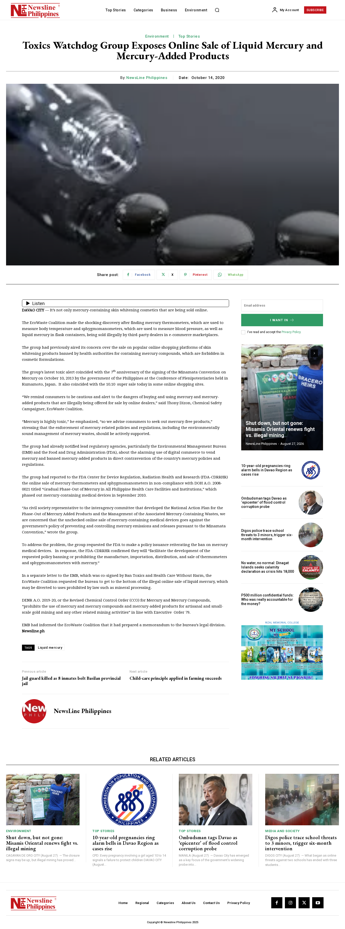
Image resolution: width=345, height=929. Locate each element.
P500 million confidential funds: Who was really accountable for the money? (267, 599)
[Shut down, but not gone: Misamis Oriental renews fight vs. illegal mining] (282, 397)
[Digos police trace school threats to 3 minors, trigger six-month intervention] (311, 535)
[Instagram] (290, 902)
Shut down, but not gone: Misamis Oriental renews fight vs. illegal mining (280, 429)
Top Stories (189, 36)
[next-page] (314, 353)
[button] (217, 10)
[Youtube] (317, 902)
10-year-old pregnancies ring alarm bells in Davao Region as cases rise (266, 470)
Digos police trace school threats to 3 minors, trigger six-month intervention (267, 535)
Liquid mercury (50, 647)
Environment (157, 36)
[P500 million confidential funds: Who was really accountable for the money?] (311, 599)
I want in (279, 320)
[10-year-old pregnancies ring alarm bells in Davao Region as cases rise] (311, 470)
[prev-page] (305, 353)
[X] (304, 902)
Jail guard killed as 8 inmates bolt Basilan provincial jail (71, 680)
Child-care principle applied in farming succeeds (176, 678)
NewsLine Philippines (146, 77)
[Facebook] (276, 902)
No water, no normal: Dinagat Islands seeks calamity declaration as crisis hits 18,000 (267, 567)
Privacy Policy (291, 332)
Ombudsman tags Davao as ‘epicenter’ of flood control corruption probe (264, 502)
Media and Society (282, 831)
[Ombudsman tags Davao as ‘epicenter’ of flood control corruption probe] (311, 502)
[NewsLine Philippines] (34, 711)
